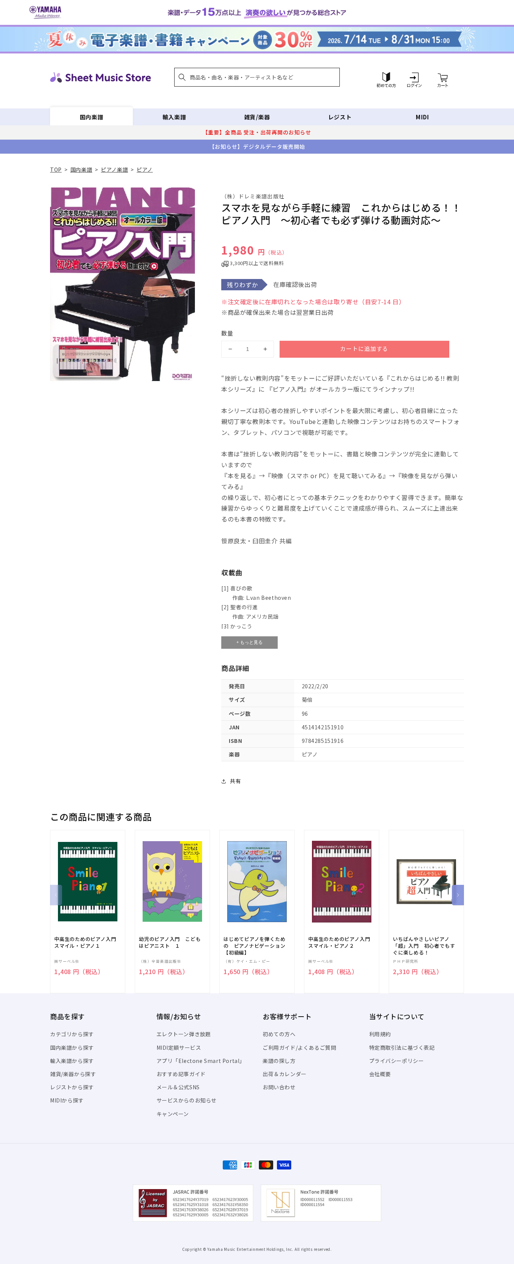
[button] (257, 77)
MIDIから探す (67, 1100)
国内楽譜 (91, 117)
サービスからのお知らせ (187, 1100)
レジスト (339, 117)
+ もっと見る (249, 642)
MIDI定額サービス (179, 1047)
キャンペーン (173, 1114)
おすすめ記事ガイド (181, 1074)
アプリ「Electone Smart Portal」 (201, 1060)
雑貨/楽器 (257, 117)
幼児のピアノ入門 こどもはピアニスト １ (170, 942)
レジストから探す (72, 1087)
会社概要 (380, 1074)
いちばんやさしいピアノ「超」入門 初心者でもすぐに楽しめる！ (424, 946)
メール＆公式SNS (178, 1087)
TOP (56, 169)
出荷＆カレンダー (285, 1074)
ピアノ (145, 169)
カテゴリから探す (72, 1034)
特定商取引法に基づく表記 (402, 1047)
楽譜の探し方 (279, 1060)
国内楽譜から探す (72, 1047)
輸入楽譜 (174, 117)
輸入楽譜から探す (72, 1060)
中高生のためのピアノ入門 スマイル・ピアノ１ (87, 942)
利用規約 (380, 1034)
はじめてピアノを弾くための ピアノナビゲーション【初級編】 (254, 946)
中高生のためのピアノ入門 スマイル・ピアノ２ (341, 942)
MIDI (422, 117)
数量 (227, 333)
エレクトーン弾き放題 (184, 1034)
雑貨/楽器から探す (73, 1074)
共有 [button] (235, 781)
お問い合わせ (279, 1087)
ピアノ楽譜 (114, 169)
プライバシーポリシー (396, 1060)
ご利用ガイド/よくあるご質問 (299, 1047)
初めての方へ (279, 1034)
